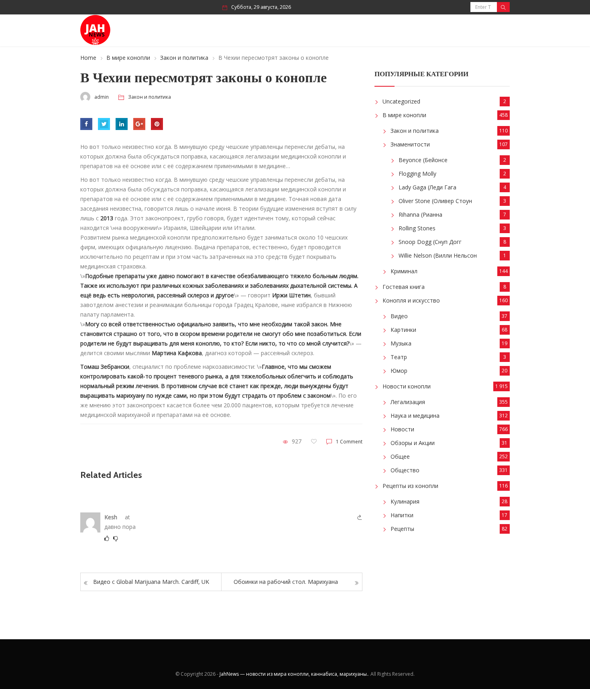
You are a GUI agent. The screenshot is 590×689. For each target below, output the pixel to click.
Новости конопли (406, 386)
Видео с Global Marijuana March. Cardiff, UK (151, 581)
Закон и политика (184, 57)
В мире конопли (128, 57)
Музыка (401, 343)
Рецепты (402, 529)
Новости (402, 429)
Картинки (403, 329)
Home (88, 57)
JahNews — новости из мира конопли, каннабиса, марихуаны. (294, 674)
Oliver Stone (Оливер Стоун (435, 201)
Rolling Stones (417, 228)
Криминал (404, 271)
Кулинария (405, 501)
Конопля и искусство (411, 300)
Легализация (408, 402)
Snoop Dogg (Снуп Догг (430, 242)
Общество (405, 470)
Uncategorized (401, 101)
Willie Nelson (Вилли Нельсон (438, 255)
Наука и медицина (415, 415)
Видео (399, 316)
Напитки (402, 515)
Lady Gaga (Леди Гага (427, 187)
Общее (400, 456)
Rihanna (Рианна (420, 214)
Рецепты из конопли (410, 486)
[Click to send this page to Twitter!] (104, 124)
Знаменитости (410, 144)
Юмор (399, 370)
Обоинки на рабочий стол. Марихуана (286, 581)
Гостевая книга (403, 287)
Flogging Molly (417, 173)
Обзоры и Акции (413, 443)
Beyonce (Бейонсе (423, 160)
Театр (399, 357)
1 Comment (349, 441)
